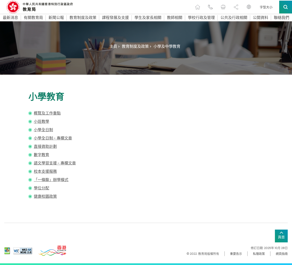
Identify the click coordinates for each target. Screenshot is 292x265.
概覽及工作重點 (47, 113)
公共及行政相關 (233, 17)
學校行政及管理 (201, 17)
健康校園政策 (45, 196)
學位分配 (41, 188)
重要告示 (236, 254)
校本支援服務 (45, 171)
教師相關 (174, 17)
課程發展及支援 (115, 17)
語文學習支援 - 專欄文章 (55, 163)
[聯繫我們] (210, 7)
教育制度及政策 (82, 17)
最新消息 (10, 17)
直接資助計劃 (45, 146)
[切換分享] (236, 7)
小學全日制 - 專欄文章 (53, 138)
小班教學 (41, 121)
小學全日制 (43, 129)
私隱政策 (259, 254)
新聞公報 (56, 17)
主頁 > (114, 46)
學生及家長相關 (147, 17)
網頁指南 (282, 254)
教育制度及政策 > (136, 46)
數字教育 (41, 154)
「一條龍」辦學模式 (51, 179)
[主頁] (197, 7)
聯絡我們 (281, 17)
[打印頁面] (223, 7)
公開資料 (260, 17)
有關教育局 (33, 17)
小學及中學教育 (166, 46)
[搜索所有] (285, 7)
